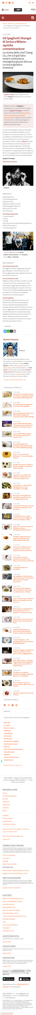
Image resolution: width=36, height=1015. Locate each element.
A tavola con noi (8, 931)
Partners (6, 808)
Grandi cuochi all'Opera (11, 910)
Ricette (5, 799)
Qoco (4, 922)
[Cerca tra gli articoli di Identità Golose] (29, 2)
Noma (17, 365)
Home (5, 23)
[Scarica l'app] (8, 979)
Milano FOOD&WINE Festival (13, 899)
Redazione (6, 805)
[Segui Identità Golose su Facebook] (3, 2)
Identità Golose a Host (10, 913)
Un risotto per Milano (10, 925)
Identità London (8, 904)
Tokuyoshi (19, 374)
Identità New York (9, 907)
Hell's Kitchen (8, 368)
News (5, 811)
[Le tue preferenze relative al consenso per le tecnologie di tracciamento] (1, 761)
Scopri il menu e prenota (11, 888)
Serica (24, 113)
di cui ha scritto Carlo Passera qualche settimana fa (17, 115)
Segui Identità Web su (11, 700)
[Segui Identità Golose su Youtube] (12, 2)
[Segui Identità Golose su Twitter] (9, 2)
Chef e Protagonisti (10, 796)
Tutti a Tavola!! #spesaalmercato (14, 916)
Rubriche (11, 23)
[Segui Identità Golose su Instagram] (6, 2)
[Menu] (3, 18)
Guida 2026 (7, 942)
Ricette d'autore (21, 23)
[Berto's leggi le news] (18, 10)
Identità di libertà (9, 919)
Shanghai (6, 928)
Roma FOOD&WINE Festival (12, 901)
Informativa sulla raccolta (6, 1013)
